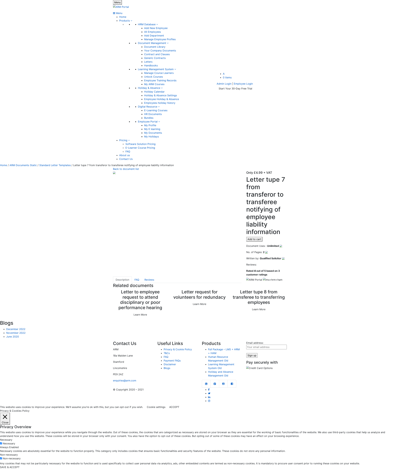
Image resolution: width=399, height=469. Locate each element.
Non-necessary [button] (9, 454)
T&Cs (167, 353)
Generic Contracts (155, 58)
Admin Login (224, 83)
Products (125, 20)
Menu (117, 2)
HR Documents (153, 114)
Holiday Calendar (154, 91)
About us (124, 155)
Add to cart (254, 239)
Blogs (167, 368)
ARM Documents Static (23, 165)
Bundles (148, 117)
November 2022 (16, 332)
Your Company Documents (160, 50)
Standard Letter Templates (55, 165)
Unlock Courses (153, 76)
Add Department (154, 35)
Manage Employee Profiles (160, 39)
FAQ (127, 151)
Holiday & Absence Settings (160, 95)
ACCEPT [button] (174, 407)
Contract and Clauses (157, 54)
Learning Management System (156, 69)
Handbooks (151, 65)
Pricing (123, 140)
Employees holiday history (159, 102)
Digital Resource (148, 106)
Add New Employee (156, 28)
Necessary (9, 443)
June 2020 (12, 336)
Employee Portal (148, 121)
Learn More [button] (140, 314)
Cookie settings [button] (156, 407)
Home (122, 16)
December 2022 (15, 329)
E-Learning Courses (155, 110)
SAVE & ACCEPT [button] (9, 467)
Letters (148, 61)
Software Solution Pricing (140, 144)
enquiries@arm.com (124, 380)
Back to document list (126, 168)
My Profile (150, 125)
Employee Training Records (160, 80)
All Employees (152, 31)
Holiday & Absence (149, 87)
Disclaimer (170, 364)
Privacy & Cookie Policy (178, 349)
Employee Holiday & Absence (161, 99)
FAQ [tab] (137, 279)
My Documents (153, 132)
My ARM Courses (154, 84)
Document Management (152, 43)
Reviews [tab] (149, 279)
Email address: (254, 342)
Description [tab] (122, 279)
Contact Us (126, 158)
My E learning (152, 129)
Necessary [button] (6, 439)
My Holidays (151, 136)
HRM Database (147, 24)
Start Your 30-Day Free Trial (235, 88)
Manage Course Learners (159, 72)
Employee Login (243, 83)
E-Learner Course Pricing (140, 147)
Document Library (154, 46)
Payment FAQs (172, 360)
